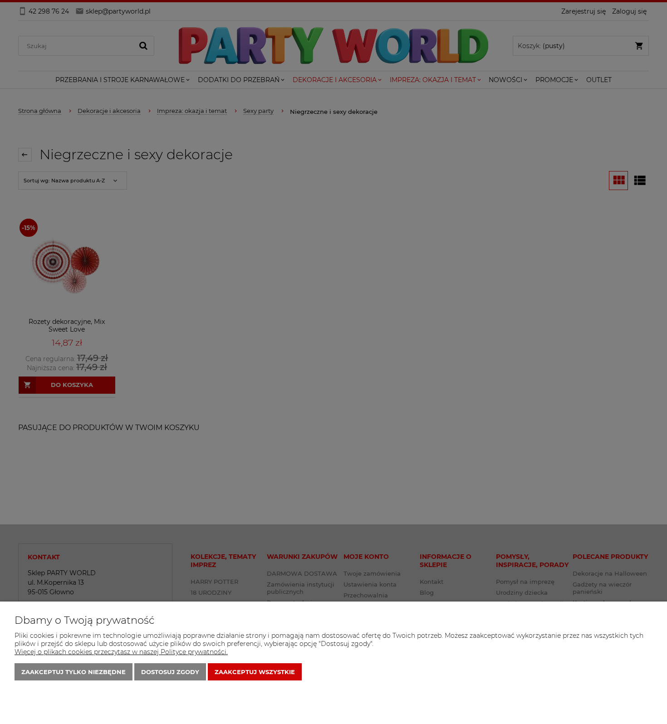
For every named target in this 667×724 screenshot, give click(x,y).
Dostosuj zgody (170, 671)
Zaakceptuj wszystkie (255, 671)
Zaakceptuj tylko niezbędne (73, 671)
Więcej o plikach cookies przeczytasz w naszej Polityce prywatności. (121, 652)
